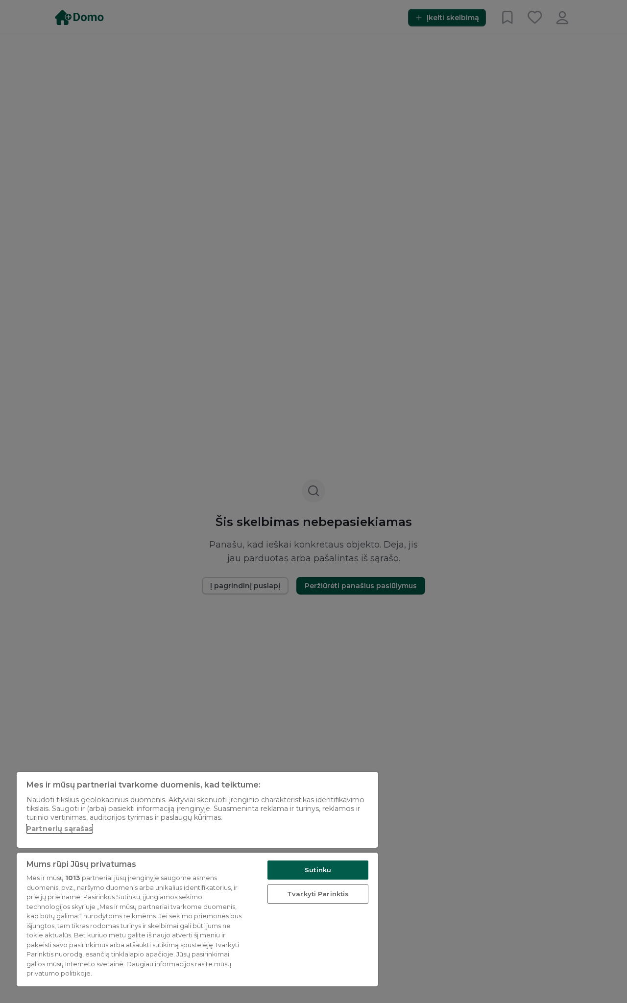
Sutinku (318, 870)
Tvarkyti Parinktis (318, 894)
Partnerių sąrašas (59, 828)
